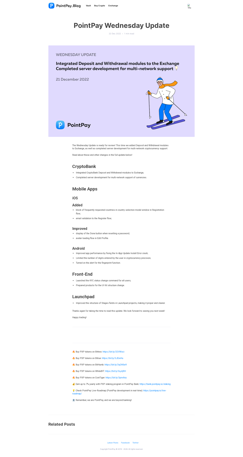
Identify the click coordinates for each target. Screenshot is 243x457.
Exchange (113, 5)
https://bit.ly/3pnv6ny (116, 377)
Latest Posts (112, 443)
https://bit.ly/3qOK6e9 (116, 364)
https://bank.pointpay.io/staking (155, 384)
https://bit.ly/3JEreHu (112, 358)
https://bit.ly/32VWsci (113, 351)
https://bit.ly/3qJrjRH (115, 371)
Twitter (135, 443)
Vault (88, 5)
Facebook (125, 443)
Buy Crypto (99, 5)
